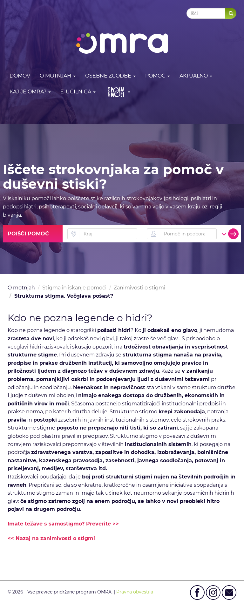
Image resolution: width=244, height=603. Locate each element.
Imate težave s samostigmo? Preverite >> (63, 524)
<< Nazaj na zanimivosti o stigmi (51, 538)
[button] (117, 92)
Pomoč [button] (156, 76)
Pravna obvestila (134, 592)
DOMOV (20, 76)
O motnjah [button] (56, 76)
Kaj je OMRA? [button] (29, 92)
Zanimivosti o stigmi (139, 288)
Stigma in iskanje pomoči (74, 288)
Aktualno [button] (194, 76)
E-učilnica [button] (76, 92)
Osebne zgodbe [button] (108, 76)
